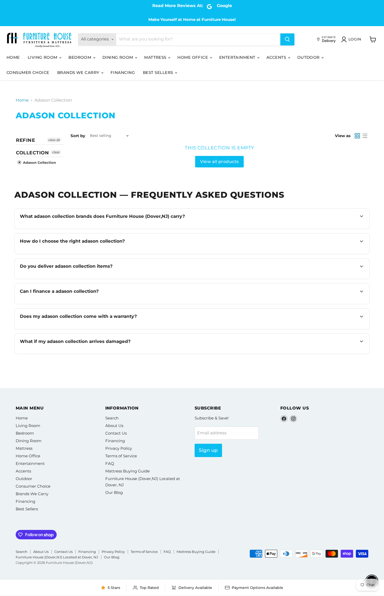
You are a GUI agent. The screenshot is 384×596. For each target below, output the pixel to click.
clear (56, 152)
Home (13, 57)
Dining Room (118, 57)
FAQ (109, 463)
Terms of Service (121, 455)
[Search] (287, 39)
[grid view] (357, 135)
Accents (276, 57)
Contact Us (116, 433)
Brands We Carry (79, 72)
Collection (32, 153)
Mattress (155, 57)
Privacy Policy (118, 448)
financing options (65, 303)
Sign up (208, 450)
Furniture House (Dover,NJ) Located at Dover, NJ (57, 557)
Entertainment (238, 57)
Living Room (43, 57)
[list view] (364, 135)
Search (112, 418)
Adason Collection (39, 162)
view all (54, 140)
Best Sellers (158, 72)
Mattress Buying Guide (127, 471)
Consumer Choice (28, 72)
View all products (219, 161)
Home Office (193, 57)
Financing (122, 72)
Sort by (78, 135)
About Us (114, 425)
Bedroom (80, 57)
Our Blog (114, 492)
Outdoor (309, 57)
